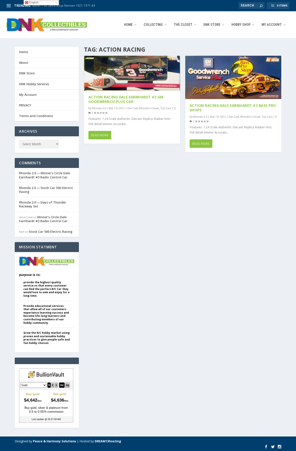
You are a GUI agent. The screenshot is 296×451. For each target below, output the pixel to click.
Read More (100, 135)
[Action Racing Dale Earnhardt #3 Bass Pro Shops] (233, 77)
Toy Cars (165, 108)
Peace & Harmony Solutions (54, 441)
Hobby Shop (240, 25)
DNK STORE (211, 25)
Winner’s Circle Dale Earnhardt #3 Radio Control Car (44, 175)
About (23, 62)
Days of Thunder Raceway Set (42, 204)
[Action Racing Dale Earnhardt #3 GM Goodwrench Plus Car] (132, 73)
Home (128, 25)
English (33, 2)
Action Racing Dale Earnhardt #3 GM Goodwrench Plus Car (126, 99)
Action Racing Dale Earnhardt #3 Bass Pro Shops (233, 107)
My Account (272, 25)
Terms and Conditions (36, 116)
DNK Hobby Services (34, 84)
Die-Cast (132, 108)
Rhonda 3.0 (99, 108)
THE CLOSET (183, 25)
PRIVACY (25, 105)
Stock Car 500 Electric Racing (46, 190)
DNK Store (27, 73)
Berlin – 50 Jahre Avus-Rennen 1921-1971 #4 (64, 5)
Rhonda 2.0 (27, 173)
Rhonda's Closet (149, 108)
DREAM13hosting (108, 441)
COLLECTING (153, 25)
